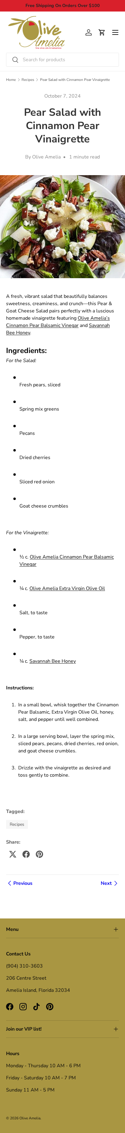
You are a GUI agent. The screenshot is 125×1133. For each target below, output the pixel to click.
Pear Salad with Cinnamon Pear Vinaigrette (75, 80)
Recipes (28, 80)
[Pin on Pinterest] (39, 854)
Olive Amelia (29, 1118)
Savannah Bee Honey (52, 661)
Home (11, 80)
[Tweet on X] (12, 854)
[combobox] (62, 59)
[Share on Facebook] (26, 854)
